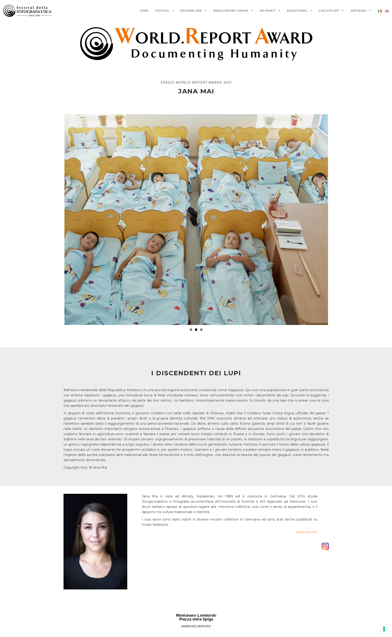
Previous (57, 219)
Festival (162, 10)
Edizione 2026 (192, 10)
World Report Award (231, 10)
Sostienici (359, 10)
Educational (298, 10)
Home (144, 10)
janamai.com (307, 532)
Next (334, 219)
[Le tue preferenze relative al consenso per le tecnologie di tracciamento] (384, 629)
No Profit (268, 10)
